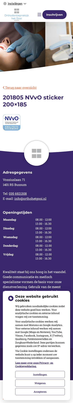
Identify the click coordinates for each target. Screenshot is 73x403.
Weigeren (40, 383)
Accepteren (40, 391)
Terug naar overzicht (20, 87)
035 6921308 (18, 193)
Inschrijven (54, 14)
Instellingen (40, 374)
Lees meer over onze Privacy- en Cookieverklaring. (34, 364)
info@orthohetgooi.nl (30, 198)
